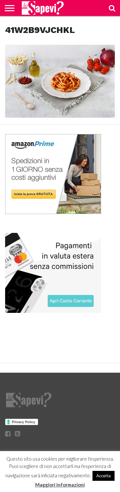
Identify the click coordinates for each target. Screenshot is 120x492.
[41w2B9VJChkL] (60, 116)
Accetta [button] (103, 475)
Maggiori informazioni (60, 485)
